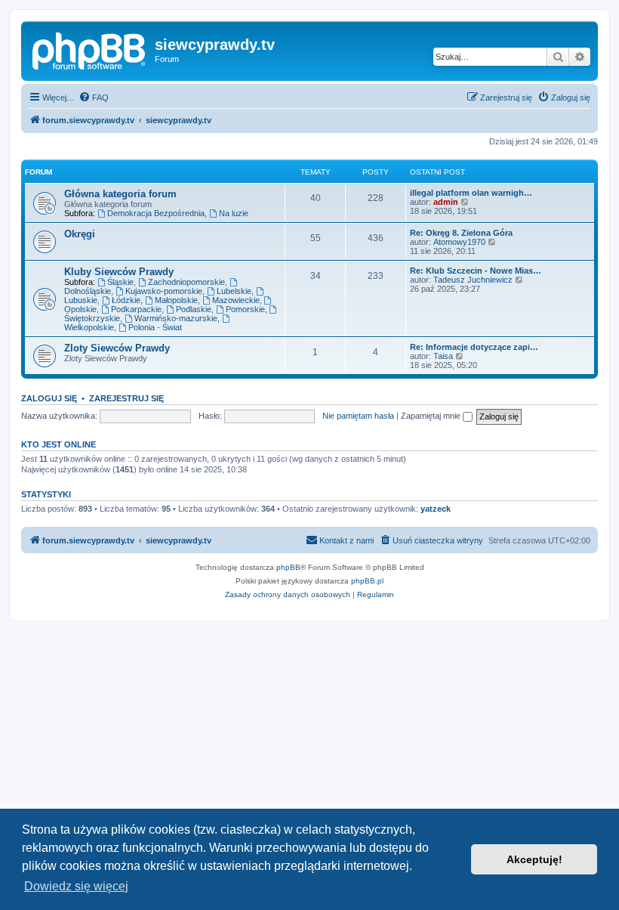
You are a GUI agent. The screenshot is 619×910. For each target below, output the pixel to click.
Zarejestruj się (126, 398)
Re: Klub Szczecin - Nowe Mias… (475, 270)
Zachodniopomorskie (186, 281)
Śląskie (120, 281)
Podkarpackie (136, 309)
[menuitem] (94, 97)
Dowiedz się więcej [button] (76, 886)
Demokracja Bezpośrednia (156, 213)
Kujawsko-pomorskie (163, 291)
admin (445, 201)
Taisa (443, 356)
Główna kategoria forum (120, 194)
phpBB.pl (367, 581)
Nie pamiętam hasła (358, 415)
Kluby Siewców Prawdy (119, 271)
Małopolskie (176, 300)
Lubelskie (234, 291)
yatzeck (435, 508)
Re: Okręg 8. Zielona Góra (461, 232)
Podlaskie (193, 309)
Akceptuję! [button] (534, 859)
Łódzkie (126, 300)
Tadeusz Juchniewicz (473, 279)
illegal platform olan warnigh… (471, 192)
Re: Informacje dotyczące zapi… (474, 346)
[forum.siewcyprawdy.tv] (90, 49)
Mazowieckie (236, 300)
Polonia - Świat (155, 327)
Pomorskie (245, 309)
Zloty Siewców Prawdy (117, 348)
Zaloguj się (49, 398)
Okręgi (79, 234)
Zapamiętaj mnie (432, 415)
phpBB (288, 567)
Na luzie (233, 213)
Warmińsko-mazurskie (175, 318)
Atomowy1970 (459, 241)
